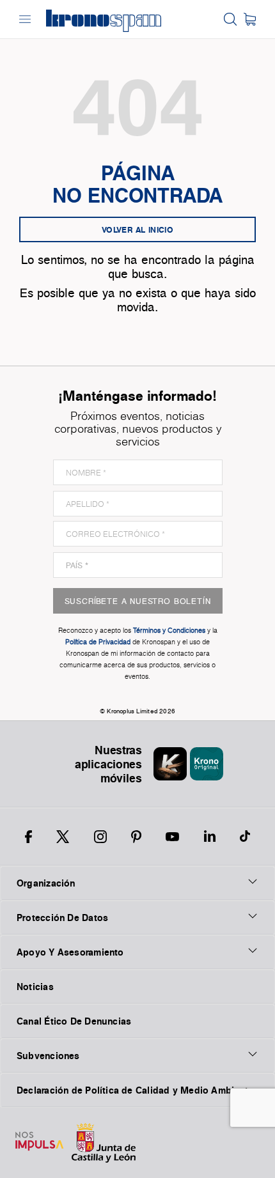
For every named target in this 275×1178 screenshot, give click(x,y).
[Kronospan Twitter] (62, 836)
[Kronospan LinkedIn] (210, 836)
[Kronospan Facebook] (28, 836)
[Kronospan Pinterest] (136, 836)
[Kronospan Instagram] (100, 836)
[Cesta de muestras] (250, 19)
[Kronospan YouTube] (172, 836)
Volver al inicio (137, 229)
